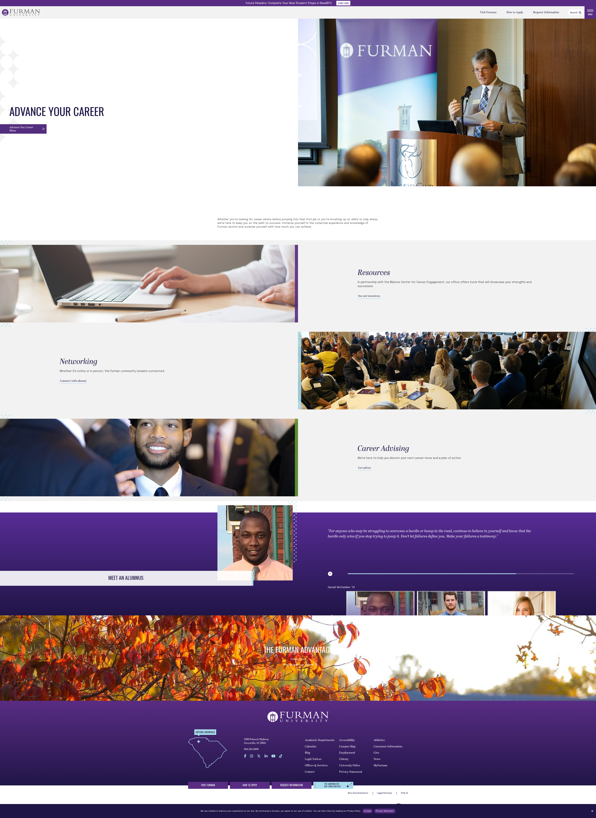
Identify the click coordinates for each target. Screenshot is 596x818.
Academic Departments (319, 740)
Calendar (310, 746)
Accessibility (347, 740)
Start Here (343, 3)
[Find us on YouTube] (273, 756)
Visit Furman (488, 12)
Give (376, 753)
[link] (580, 12)
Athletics (379, 740)
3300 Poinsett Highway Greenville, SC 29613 (256, 741)
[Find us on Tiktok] (280, 756)
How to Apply (514, 12)
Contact (310, 772)
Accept (367, 811)
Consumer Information (388, 746)
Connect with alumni (73, 381)
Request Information (546, 12)
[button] (23, 129)
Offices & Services (316, 765)
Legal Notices (313, 759)
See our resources (369, 296)
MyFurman (381, 765)
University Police (349, 765)
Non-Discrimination (358, 793)
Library (344, 759)
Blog (307, 753)
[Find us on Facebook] (245, 756)
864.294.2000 (251, 749)
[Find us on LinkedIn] (266, 756)
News (377, 759)
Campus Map (347, 746)
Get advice (364, 468)
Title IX (404, 793)
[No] (592, 811)
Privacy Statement (350, 772)
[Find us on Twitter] (259, 756)
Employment (347, 753)
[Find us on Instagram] (251, 756)
